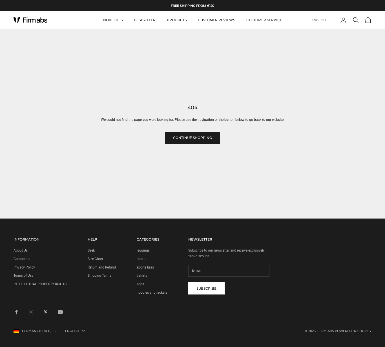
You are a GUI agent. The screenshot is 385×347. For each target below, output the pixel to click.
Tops (140, 284)
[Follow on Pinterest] (45, 312)
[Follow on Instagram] (31, 312)
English (319, 20)
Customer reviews (216, 20)
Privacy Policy (24, 267)
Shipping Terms (99, 276)
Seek (91, 250)
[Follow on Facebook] (16, 312)
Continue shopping (192, 138)
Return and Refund (102, 267)
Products (177, 20)
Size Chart (95, 259)
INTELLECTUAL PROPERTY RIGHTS (40, 284)
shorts (141, 259)
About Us (21, 250)
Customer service (264, 20)
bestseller (145, 20)
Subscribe (206, 288)
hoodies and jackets (152, 292)
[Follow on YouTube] (60, 312)
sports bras (145, 267)
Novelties (113, 20)
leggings (143, 250)
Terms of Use (23, 276)
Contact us (22, 259)
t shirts (142, 276)
